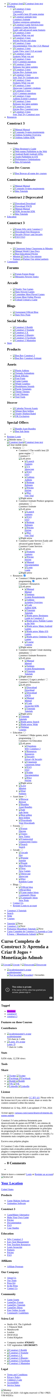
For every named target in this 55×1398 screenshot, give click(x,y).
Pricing (10, 1220)
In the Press (12, 1285)
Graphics (25, 383)
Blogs (16, 884)
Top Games (27, 289)
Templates (26, 389)
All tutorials (25, 162)
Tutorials (23, 191)
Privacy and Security (33, 234)
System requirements (34, 132)
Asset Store (18, 796)
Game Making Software (18, 1200)
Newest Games (27, 292)
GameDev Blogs (15, 1307)
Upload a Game (29, 299)
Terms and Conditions (17, 1374)
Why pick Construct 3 (31, 229)
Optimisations (33, 159)
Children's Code (14, 1380)
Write (35, 724)
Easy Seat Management (18, 1242)
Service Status (13, 1385)
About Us (11, 1278)
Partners (11, 1250)
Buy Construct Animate (30, 358)
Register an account (44, 1174)
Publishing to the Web (36, 151)
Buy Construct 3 (27, 355)
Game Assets (13, 1299)
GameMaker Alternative (18, 1215)
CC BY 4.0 (34, 1097)
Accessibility (13, 1382)
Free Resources (32, 232)
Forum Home (27, 274)
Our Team (11, 1280)
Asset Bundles (29, 428)
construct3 (12, 1014)
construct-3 (12, 1016)
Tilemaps (24, 394)
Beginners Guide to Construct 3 (36, 616)
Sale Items (24, 431)
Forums (17, 826)
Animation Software (16, 1203)
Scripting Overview (32, 135)
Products (11, 6)
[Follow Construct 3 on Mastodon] (24, 340)
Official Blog (32, 312)
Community (12, 261)
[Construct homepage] (25, 3)
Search (35, 721)
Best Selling (28, 411)
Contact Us (18, 903)
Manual (26, 129)
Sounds (30, 386)
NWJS (28, 206)
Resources (12, 117)
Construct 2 (32, 679)
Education (11, 216)
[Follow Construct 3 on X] (20, 332)
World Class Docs (31, 251)
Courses (11, 918)
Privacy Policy (14, 1377)
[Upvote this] (10, 964)
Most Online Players (31, 297)
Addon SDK (29, 137)
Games (24, 381)
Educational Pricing (28, 254)
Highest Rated (29, 413)
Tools (22, 397)
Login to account (29, 905)
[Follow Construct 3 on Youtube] (23, 330)
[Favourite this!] (20, 975)
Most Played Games (35, 294)
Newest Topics (31, 276)
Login (18, 436)
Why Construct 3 (15, 1239)
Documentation (14, 1222)
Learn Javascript (14, 1247)
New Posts (25, 315)
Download (30, 203)
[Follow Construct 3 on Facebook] (24, 338)
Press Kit (11, 1283)
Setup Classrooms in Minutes (39, 248)
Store (9, 343)
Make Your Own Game (18, 1217)
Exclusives (24, 416)
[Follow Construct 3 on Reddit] (23, 327)
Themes (26, 391)
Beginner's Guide (28, 149)
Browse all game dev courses (33, 173)
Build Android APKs (33, 154)
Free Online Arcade (16, 1310)
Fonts (22, 378)
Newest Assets (31, 408)
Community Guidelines (18, 1313)
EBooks (24, 376)
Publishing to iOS (29, 156)
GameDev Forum (15, 1302)
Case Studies (13, 1228)
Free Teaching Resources (18, 1244)
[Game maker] (25, 442)
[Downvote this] (34, 964)
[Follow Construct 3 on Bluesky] (23, 335)
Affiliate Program (15, 1266)
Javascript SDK (27, 211)
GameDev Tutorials (16, 1305)
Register (11, 436)
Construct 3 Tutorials (16, 910)
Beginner (11, 1011)
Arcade (16, 850)
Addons (25, 370)
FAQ (22, 237)
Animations (28, 373)
